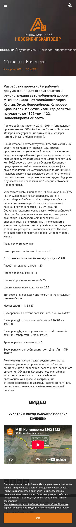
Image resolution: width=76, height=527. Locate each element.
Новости (7, 50)
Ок (38, 518)
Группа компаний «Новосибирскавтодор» (46, 50)
